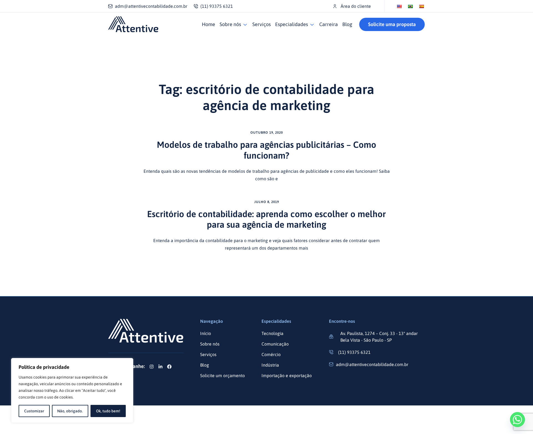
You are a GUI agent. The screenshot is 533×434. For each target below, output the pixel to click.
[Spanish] (421, 6)
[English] (399, 6)
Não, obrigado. (70, 411)
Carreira (328, 24)
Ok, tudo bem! (108, 411)
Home (208, 24)
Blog (347, 24)
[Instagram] (151, 366)
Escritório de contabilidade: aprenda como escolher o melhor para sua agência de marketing (266, 219)
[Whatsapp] (517, 419)
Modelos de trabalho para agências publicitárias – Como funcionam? (266, 149)
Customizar (34, 411)
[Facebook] (169, 366)
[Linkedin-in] (160, 366)
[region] (72, 390)
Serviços (261, 24)
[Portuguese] (410, 6)
